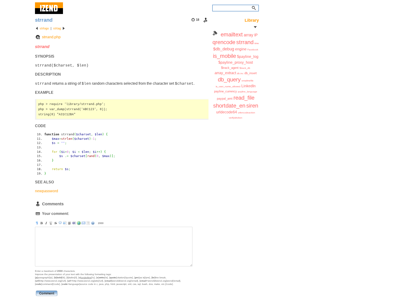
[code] (74, 223)
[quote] (60, 223)
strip (88, 223)
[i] (46, 223)
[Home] (49, 8)
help (93, 223)
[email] (83, 223)
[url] (79, 223)
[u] (51, 223)
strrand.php (51, 37)
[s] (55, 223)
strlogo (44, 28)
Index (215, 33)
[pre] (65, 223)
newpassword (46, 191)
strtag (57, 28)
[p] (37, 223)
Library (252, 20)
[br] (69, 223)
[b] (41, 223)
